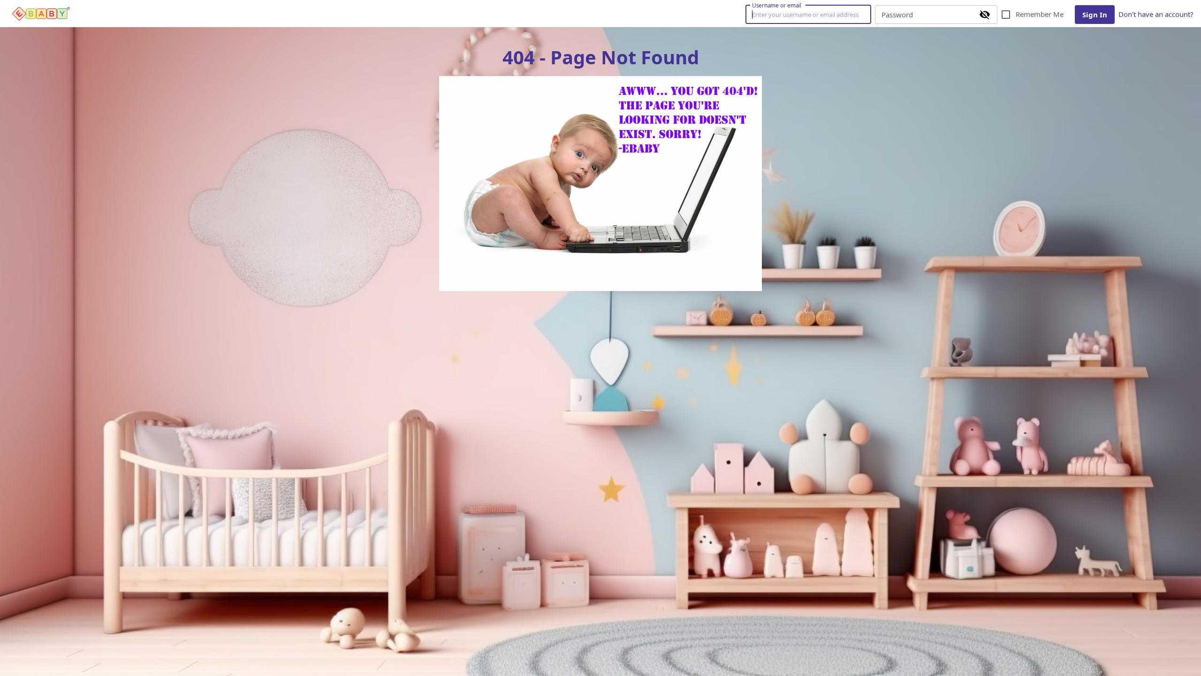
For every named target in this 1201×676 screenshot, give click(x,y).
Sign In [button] (1094, 14)
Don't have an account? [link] (1155, 14)
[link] (41, 13)
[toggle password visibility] (984, 14)
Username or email (777, 5)
